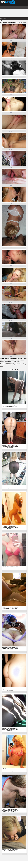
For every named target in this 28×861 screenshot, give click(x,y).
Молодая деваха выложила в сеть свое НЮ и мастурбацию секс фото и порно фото (10, 729)
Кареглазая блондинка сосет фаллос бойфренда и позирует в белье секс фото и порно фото (10, 810)
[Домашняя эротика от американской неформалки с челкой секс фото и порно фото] (14, 670)
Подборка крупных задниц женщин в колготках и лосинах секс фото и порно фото (10, 487)
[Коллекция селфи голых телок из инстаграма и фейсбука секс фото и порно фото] (14, 630)
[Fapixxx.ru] (9, 3)
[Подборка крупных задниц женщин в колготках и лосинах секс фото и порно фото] (14, 468)
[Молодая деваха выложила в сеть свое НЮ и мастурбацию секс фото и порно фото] (14, 711)
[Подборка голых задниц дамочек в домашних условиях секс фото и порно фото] (14, 428)
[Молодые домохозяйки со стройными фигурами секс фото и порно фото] (14, 509)
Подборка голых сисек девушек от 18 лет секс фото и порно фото (10, 406)
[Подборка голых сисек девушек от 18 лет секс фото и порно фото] (14, 388)
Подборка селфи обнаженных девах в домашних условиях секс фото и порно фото (10, 770)
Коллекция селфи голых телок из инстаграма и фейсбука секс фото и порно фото (10, 648)
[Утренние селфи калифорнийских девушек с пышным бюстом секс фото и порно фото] (14, 549)
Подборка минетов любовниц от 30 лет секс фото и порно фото (10, 850)
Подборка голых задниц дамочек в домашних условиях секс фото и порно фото (10, 446)
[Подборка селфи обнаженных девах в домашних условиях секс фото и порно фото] (14, 751)
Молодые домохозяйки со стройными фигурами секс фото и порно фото (10, 527)
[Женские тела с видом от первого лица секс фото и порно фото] (14, 590)
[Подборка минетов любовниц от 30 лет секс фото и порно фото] (14, 832)
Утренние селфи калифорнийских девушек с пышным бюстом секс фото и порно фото (10, 568)
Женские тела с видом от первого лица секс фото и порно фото (10, 608)
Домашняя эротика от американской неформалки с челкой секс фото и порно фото (10, 689)
